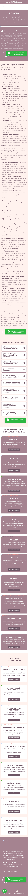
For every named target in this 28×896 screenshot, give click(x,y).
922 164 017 (14, 1)
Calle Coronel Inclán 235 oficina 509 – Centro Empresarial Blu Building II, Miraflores (13, 853)
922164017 (12, 859)
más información (14, 449)
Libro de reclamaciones (10, 871)
